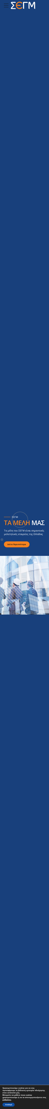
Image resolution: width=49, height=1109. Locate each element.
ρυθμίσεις (6, 1100)
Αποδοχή (8, 1105)
